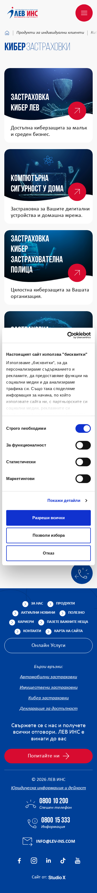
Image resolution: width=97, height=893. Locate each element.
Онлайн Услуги (48, 645)
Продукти (65, 604)
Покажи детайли (63, 500)
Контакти (32, 631)
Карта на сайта (68, 631)
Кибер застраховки (48, 698)
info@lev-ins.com (55, 841)
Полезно (76, 613)
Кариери (26, 622)
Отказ (48, 553)
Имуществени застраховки (49, 687)
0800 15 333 (55, 820)
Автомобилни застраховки (48, 677)
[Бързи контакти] (82, 573)
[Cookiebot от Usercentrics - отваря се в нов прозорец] (68, 335)
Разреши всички (48, 517)
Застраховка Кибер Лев (30, 102)
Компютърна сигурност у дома (37, 183)
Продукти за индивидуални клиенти (50, 33)
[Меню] (84, 13)
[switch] (83, 445)
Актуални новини (38, 613)
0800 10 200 (53, 801)
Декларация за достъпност (49, 708)
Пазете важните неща (67, 622)
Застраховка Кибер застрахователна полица (37, 255)
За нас (37, 604)
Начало (7, 33)
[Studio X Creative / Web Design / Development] (56, 877)
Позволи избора (49, 535)
